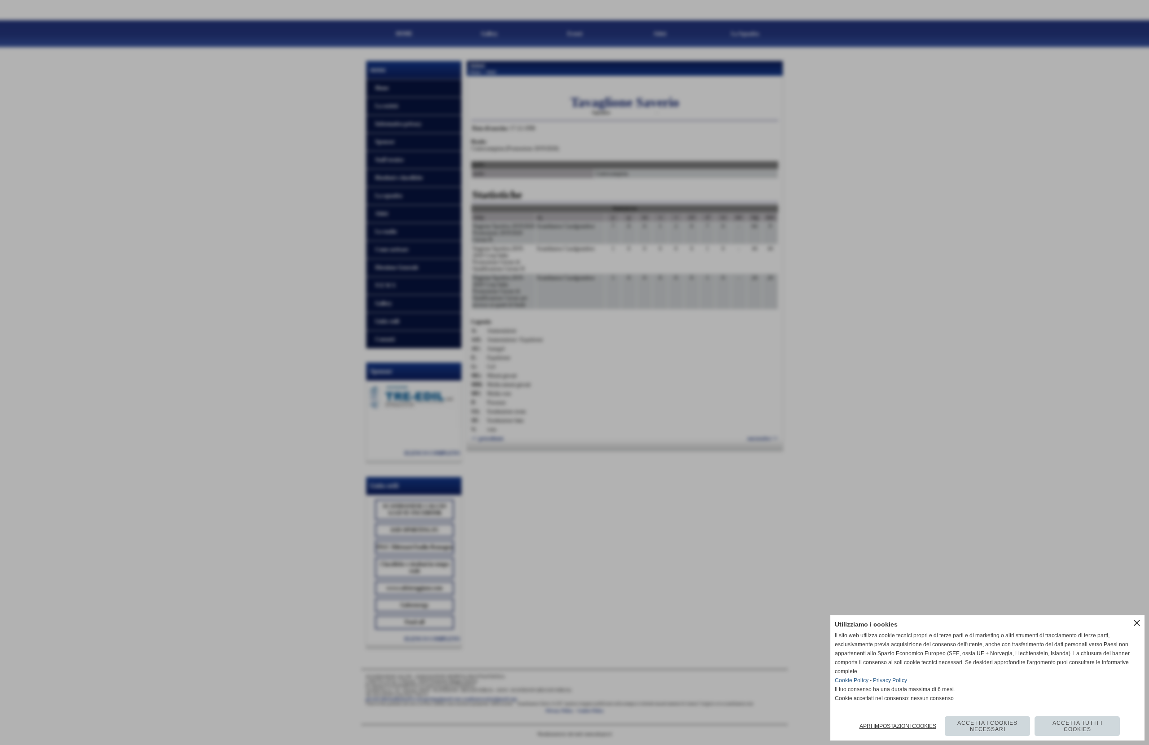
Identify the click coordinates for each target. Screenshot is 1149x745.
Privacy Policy (890, 680)
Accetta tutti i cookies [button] (1077, 726)
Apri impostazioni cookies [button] (898, 726)
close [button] (1136, 623)
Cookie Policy (851, 680)
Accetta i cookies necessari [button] (987, 726)
